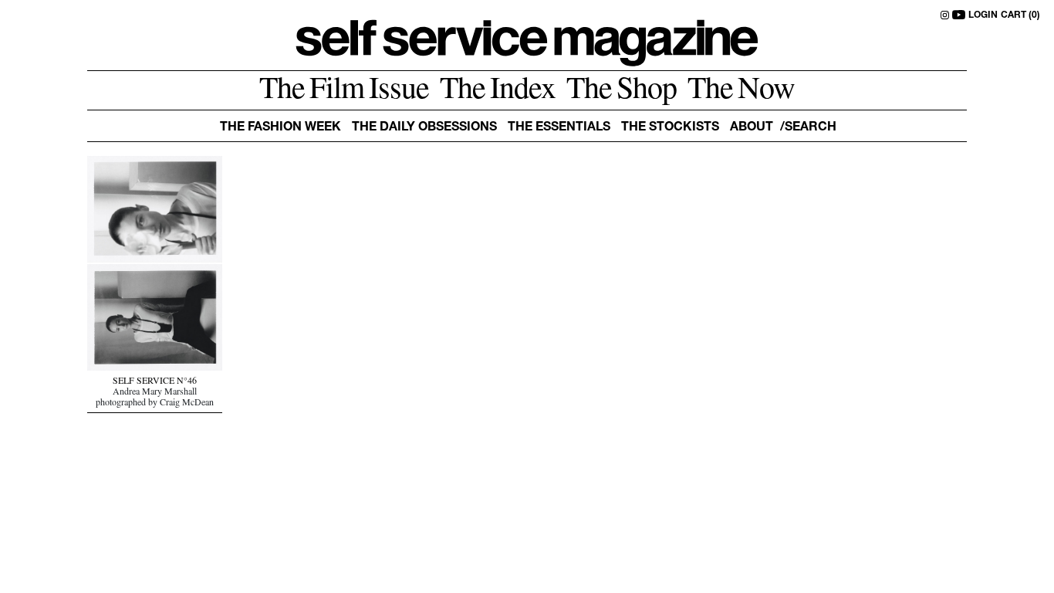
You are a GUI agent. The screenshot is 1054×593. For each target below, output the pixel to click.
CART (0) (1020, 15)
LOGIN (983, 15)
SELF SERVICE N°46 (155, 382)
